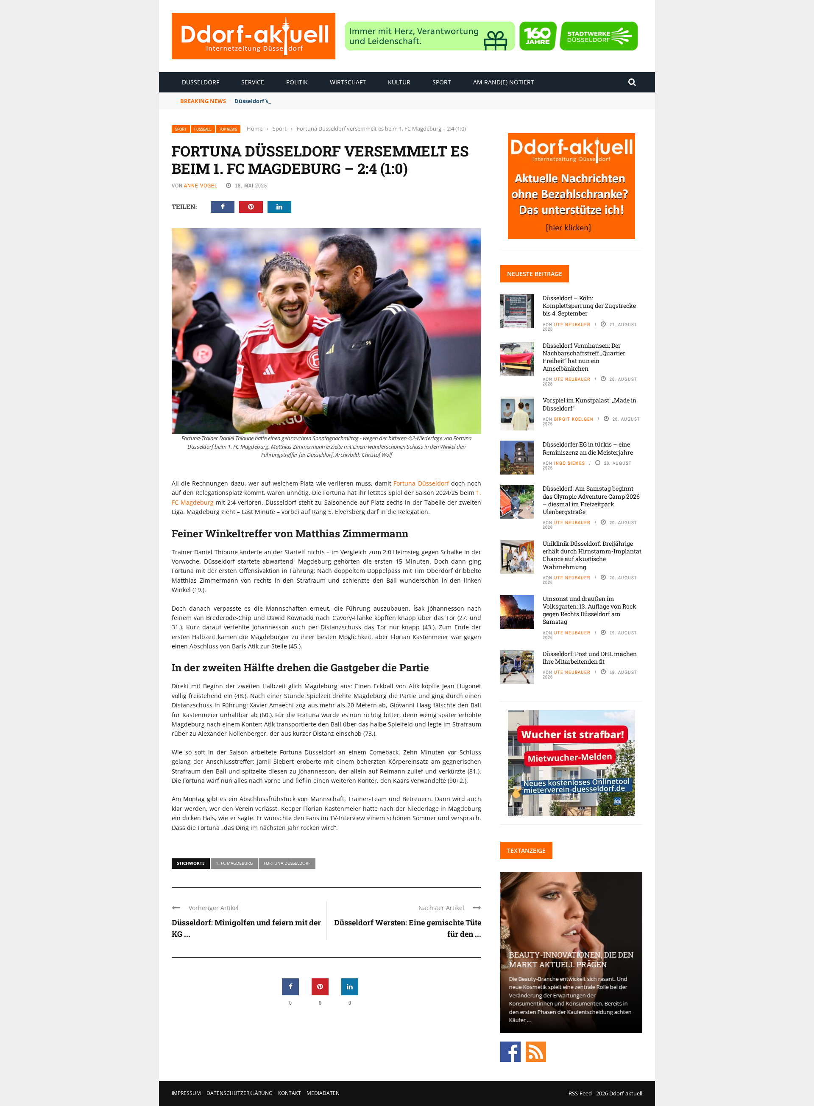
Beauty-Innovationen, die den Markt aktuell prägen (571, 959)
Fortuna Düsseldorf (421, 483)
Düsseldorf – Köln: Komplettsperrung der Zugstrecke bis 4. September (589, 305)
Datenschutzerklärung (239, 1093)
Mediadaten (323, 1093)
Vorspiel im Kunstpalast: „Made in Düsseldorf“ (589, 404)
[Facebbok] (510, 1051)
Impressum (186, 1093)
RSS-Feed (580, 1093)
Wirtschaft (348, 82)
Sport (441, 82)
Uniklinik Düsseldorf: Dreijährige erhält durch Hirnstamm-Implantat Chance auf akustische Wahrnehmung (592, 555)
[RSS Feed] (536, 1051)
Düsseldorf (200, 82)
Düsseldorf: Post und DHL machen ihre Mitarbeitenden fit (590, 657)
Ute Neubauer (572, 324)
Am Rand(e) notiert (503, 82)
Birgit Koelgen (574, 419)
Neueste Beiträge (534, 274)
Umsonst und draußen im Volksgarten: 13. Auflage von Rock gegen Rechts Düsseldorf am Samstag (589, 610)
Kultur (399, 82)
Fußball (203, 129)
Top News (228, 129)
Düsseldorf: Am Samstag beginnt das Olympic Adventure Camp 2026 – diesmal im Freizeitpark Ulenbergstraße (591, 500)
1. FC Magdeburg (234, 863)
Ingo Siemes (569, 463)
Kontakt (289, 1093)
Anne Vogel (200, 185)
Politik (297, 82)
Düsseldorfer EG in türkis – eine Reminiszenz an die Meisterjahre (588, 448)
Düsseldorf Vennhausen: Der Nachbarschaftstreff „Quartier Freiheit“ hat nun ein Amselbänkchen (584, 357)
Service (252, 82)
